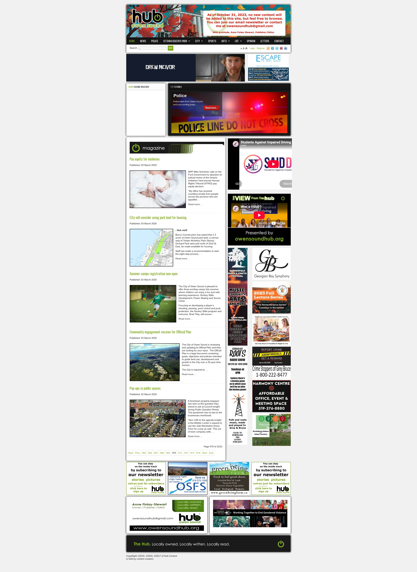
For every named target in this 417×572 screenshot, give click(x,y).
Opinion (251, 41)
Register (261, 48)
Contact (279, 41)
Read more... (211, 107)
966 (150, 453)
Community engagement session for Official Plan (160, 331)
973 (192, 453)
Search (133, 48)
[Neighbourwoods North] (271, 429)
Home (132, 41)
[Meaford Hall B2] (268, 74)
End (211, 453)
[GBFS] (237, 296)
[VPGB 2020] (250, 513)
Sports (212, 41)
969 (168, 453)
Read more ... (195, 204)
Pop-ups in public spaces (145, 388)
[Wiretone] (185, 67)
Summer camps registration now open (154, 273)
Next (204, 453)
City (197, 41)
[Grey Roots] (271, 297)
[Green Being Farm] (229, 478)
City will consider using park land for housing (158, 217)
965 (144, 453)
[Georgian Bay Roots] (237, 395)
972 (186, 453)
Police (154, 41)
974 (198, 453)
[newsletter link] (146, 478)
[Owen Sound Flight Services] (187, 478)
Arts (224, 41)
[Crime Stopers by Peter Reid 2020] (271, 362)
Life (237, 41)
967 (156, 453)
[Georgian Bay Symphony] (271, 263)
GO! (170, 48)
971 (180, 453)
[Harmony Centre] (271, 396)
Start (130, 453)
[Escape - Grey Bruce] (268, 60)
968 (162, 453)
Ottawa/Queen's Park (175, 41)
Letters (264, 41)
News (143, 41)
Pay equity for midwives (145, 158)
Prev (137, 453)
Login (253, 48)
